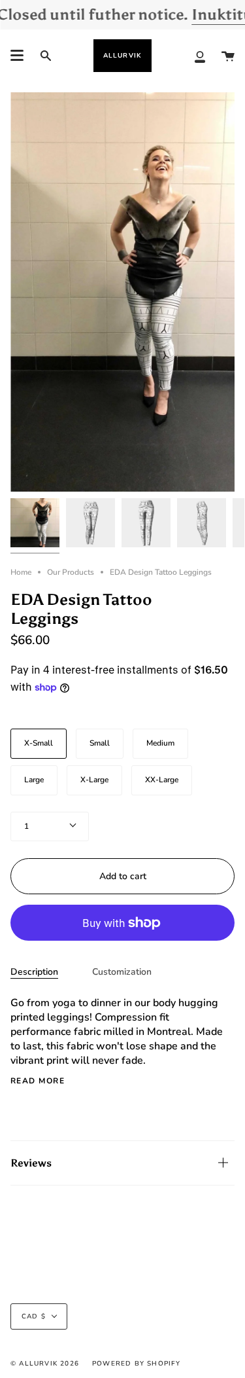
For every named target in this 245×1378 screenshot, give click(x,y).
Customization (122, 972)
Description (34, 972)
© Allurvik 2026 (44, 1363)
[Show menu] (17, 55)
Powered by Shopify (136, 1363)
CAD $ (34, 1316)
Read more (37, 1081)
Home (20, 572)
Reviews (31, 1163)
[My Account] (200, 55)
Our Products (70, 572)
